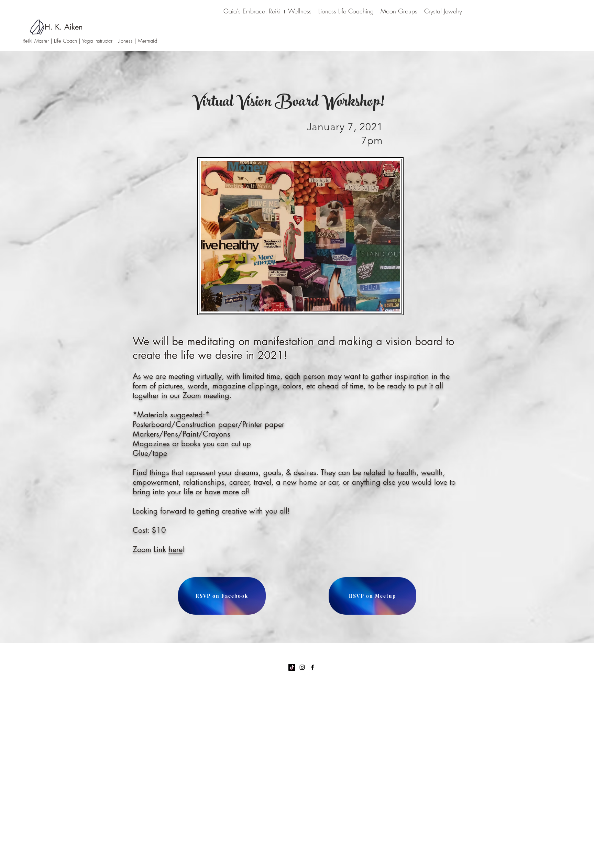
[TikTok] (291, 667)
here (175, 549)
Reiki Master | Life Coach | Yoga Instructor (68, 40)
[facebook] (312, 667)
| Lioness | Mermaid (135, 40)
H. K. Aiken (64, 27)
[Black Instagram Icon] (302, 667)
